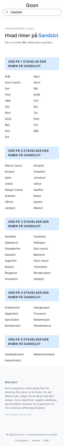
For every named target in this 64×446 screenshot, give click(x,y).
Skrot (37, 82)
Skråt (8, 118)
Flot (36, 100)
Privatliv (36, 440)
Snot (8, 94)
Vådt (8, 100)
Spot (37, 76)
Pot (36, 124)
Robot (37, 195)
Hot (7, 106)
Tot (36, 112)
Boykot (9, 266)
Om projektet (22, 440)
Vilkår (46, 440)
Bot (36, 106)
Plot (7, 130)
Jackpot (10, 208)
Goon (32, 5)
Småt (37, 94)
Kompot (10, 171)
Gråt (7, 76)
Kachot (38, 201)
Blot (7, 124)
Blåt (36, 130)
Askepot (39, 278)
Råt (36, 88)
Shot (36, 118)
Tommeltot (40, 266)
